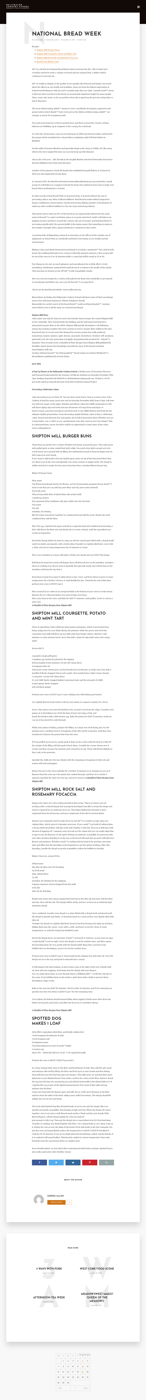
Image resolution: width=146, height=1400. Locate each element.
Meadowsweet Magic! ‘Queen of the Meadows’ (97, 1298)
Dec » (86, 1388)
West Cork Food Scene (97, 1269)
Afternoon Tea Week (49, 1297)
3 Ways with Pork (49, 1269)
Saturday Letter (53, 40)
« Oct (60, 1388)
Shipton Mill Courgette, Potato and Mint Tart (56, 54)
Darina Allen (38, 40)
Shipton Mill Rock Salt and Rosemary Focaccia (57, 58)
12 (82, 1366)
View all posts (56, 1202)
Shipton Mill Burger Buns (48, 50)
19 (82, 1372)
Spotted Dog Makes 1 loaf (47, 62)
